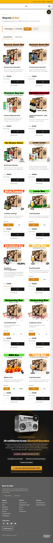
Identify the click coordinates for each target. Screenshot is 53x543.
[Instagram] (3, 523)
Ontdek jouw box (8, 528)
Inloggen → (27, 28)
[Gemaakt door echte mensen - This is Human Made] (47, 536)
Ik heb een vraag (37, 1)
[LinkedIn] (11, 523)
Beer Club (4, 502)
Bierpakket (5, 507)
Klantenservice (23, 502)
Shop (3, 505)
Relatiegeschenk (6, 513)
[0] (49, 12)
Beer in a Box (4, 6)
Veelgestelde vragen (24, 505)
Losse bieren (18, 37)
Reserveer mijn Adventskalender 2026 (27, 468)
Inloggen (49, 1)
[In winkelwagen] (17, 81)
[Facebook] (7, 523)
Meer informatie (13, 85)
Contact (43, 1)
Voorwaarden (22, 511)
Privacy (21, 509)
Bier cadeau (5, 509)
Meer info (35, 28)
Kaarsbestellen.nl (40, 502)
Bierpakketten (8, 37)
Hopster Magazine (40, 505)
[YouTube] (15, 523)
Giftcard (4, 511)
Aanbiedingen (5, 515)
